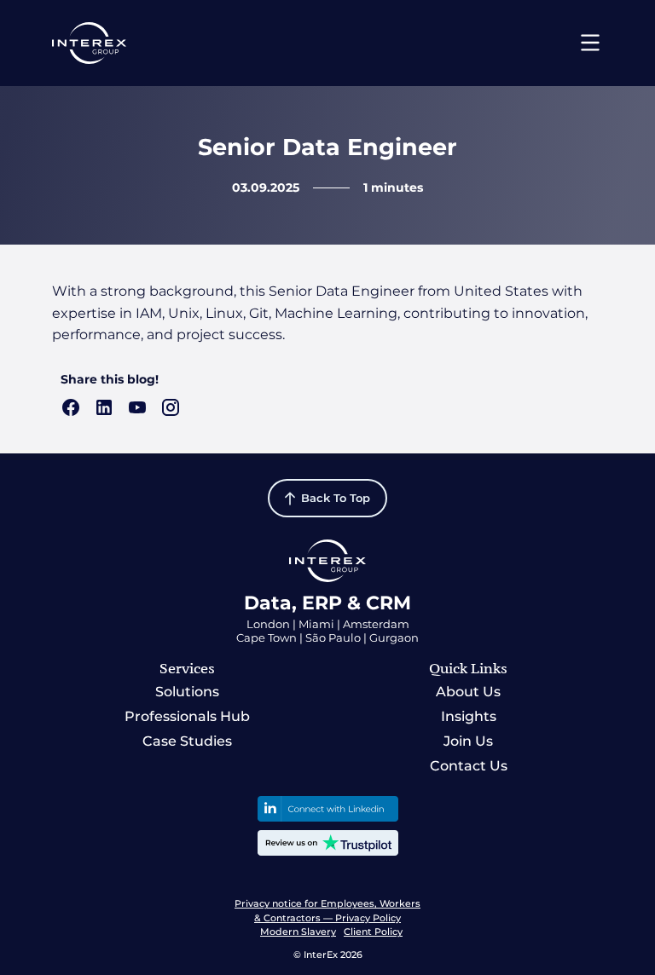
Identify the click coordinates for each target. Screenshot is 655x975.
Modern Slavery (298, 932)
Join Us (468, 741)
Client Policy (373, 932)
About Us (468, 692)
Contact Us (468, 766)
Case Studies (187, 741)
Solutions (187, 692)
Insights (468, 716)
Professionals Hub (187, 716)
